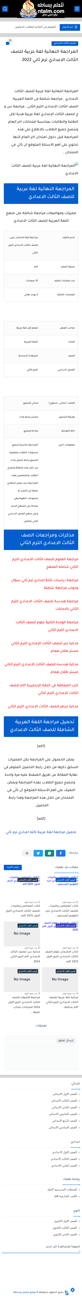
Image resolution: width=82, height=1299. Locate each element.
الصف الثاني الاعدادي (64, 1165)
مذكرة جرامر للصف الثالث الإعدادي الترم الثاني (43, 707)
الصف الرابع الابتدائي (64, 1120)
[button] (60, 853)
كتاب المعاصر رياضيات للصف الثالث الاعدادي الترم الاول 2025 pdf (23, 911)
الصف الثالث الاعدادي (65, 43)
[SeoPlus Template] (66, 1292)
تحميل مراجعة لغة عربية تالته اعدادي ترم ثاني (41, 832)
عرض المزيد (13, 867)
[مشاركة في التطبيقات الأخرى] (27, 853)
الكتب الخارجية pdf (66, 1196)
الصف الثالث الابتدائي (64, 1100)
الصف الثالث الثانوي (65, 1227)
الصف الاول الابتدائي (65, 1093)
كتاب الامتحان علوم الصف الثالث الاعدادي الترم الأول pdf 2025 (61, 957)
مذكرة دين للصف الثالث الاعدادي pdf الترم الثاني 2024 (25, 957)
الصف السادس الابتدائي (63, 1127)
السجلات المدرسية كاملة (62, 1189)
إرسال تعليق (65, 1040)
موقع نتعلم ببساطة (24, 1292)
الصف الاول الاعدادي (64, 1152)
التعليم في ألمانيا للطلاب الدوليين (35, 25)
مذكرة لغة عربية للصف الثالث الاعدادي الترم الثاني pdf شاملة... (62, 1002)
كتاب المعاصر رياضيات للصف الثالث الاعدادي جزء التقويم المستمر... (62, 911)
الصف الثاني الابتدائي (64, 1107)
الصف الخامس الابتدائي (63, 1114)
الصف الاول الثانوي (65, 1221)
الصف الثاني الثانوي (65, 1234)
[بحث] (5, 9)
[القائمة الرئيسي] (77, 9)
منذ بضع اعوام (69, 902)
